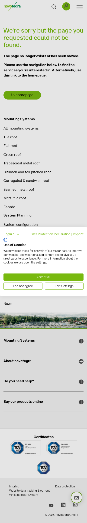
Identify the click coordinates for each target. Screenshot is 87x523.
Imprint (78, 234)
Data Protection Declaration (50, 234)
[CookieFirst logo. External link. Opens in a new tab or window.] (5, 240)
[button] (11, 234)
